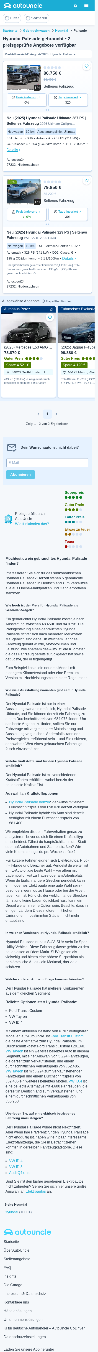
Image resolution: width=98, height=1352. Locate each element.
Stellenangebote (17, 1259)
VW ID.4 (75, 1081)
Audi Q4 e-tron (21, 1173)
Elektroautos (36, 1191)
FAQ (7, 1268)
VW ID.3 (16, 1167)
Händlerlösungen (18, 1311)
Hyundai (61, 30)
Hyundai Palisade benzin (29, 802)
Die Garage (13, 1285)
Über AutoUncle (16, 1250)
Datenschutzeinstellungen (25, 1337)
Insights (10, 1276)
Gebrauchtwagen (36, 30)
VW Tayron (14, 1051)
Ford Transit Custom (67, 1036)
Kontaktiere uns (16, 1302)
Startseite (10, 30)
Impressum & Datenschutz (25, 1294)
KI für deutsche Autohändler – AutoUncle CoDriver (44, 1328)
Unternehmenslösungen (23, 1319)
